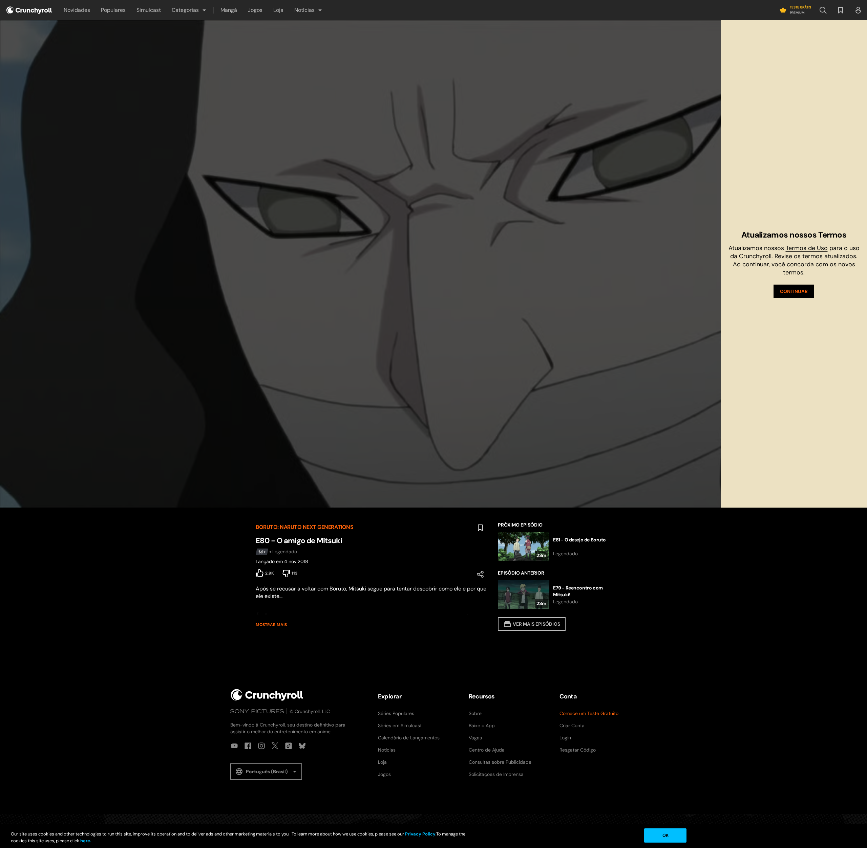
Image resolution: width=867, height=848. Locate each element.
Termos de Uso (807, 248)
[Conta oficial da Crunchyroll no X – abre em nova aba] (275, 746)
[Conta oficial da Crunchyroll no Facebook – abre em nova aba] (248, 746)
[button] (189, 10)
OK (665, 835)
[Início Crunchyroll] (266, 695)
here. (85, 841)
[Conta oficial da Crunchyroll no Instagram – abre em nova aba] (261, 746)
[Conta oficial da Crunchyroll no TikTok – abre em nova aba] (288, 746)
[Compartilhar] (480, 574)
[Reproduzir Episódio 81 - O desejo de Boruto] (554, 546)
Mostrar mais (271, 624)
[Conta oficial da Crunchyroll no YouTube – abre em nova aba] (234, 746)
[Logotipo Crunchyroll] (29, 10)
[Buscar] (823, 10)
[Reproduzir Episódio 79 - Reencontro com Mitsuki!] (554, 594)
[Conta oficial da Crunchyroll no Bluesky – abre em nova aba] (302, 746)
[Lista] (840, 10)
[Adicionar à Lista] (480, 528)
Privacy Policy (420, 834)
